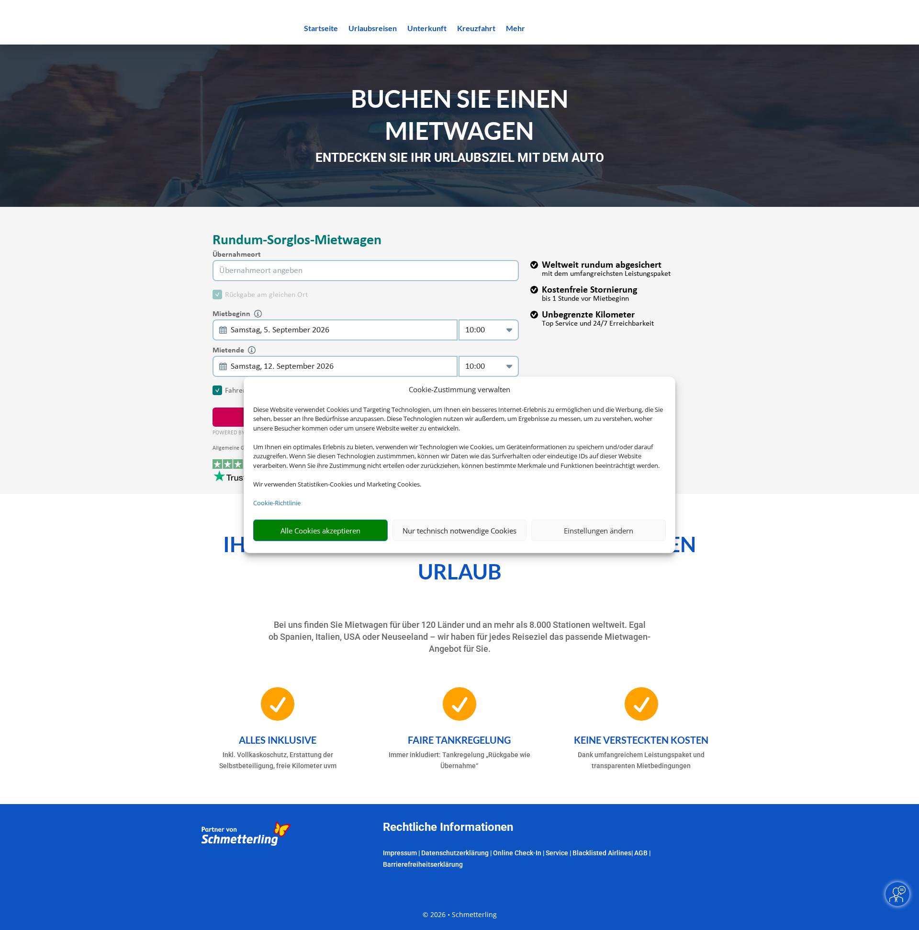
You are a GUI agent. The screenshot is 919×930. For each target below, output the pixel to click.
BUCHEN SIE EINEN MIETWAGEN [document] (460, 114)
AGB (641, 853)
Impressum (400, 853)
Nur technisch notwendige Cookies (459, 530)
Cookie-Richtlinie (277, 503)
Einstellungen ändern (598, 530)
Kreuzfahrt (476, 29)
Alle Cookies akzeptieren (320, 530)
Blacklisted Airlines (601, 853)
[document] (459, 160)
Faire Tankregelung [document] (459, 740)
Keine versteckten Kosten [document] (641, 740)
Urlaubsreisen (372, 29)
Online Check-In (517, 853)
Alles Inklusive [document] (277, 740)
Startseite (321, 29)
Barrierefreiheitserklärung (423, 864)
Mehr (515, 29)
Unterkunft (427, 29)
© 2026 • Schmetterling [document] (460, 914)
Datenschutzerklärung (455, 853)
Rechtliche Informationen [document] (448, 827)
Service (557, 853)
